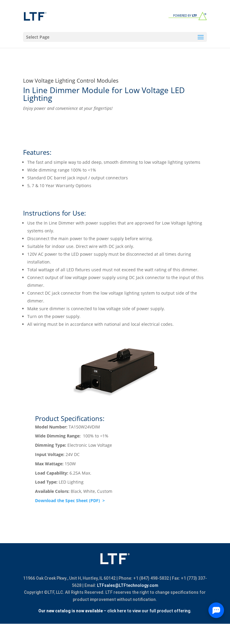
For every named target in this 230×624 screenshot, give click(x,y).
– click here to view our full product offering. (114, 610)
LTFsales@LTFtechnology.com (127, 585)
